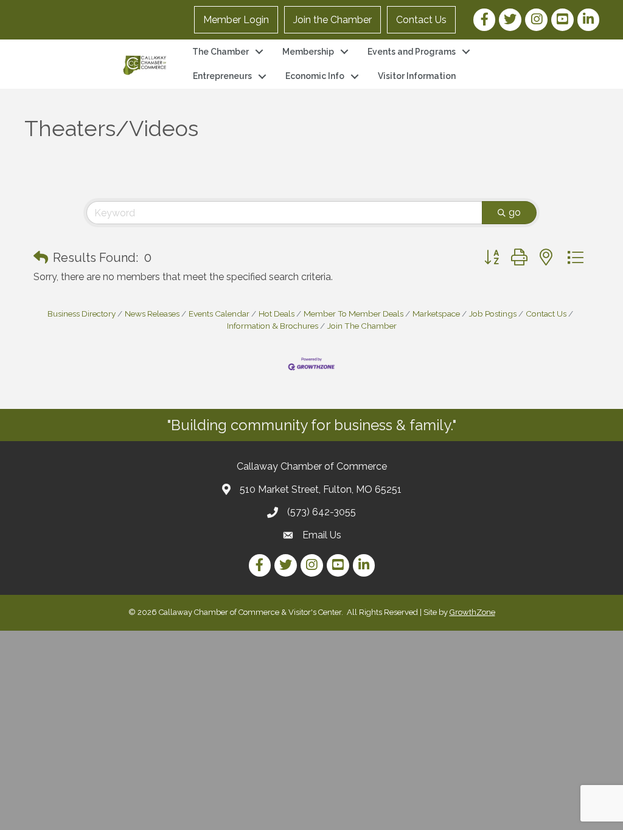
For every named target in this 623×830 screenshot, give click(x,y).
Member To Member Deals (353, 313)
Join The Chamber (362, 326)
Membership (308, 52)
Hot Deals (276, 313)
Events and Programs (411, 52)
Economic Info (314, 76)
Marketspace (436, 313)
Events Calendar (219, 313)
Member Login (236, 20)
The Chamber (220, 52)
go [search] (515, 212)
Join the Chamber (332, 20)
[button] (40, 258)
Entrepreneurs (222, 76)
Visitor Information (417, 76)
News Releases (152, 313)
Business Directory (81, 313)
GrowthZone (472, 612)
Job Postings (493, 313)
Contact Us (421, 20)
